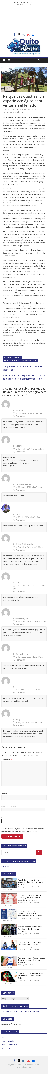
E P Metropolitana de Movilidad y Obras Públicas (20, 360)
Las (23, 112)
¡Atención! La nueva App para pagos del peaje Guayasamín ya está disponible (31, 960)
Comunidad (17, 357)
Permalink (20, 416)
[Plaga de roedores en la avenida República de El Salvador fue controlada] (9, 925)
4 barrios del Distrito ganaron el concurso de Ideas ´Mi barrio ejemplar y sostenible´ (24, 378)
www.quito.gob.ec (24, 1067)
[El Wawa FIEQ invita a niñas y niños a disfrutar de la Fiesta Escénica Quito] (9, 972)
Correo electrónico (8, 806)
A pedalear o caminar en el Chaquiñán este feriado (23, 368)
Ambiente (7, 357)
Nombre (4, 793)
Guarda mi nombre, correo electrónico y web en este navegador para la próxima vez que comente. (22, 829)
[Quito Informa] (23, 39)
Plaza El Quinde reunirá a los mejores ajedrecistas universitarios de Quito (31, 882)
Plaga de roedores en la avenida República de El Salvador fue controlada (30, 929)
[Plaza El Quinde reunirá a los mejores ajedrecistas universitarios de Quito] (9, 879)
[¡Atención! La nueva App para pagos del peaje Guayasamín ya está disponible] (9, 957)
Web (3, 818)
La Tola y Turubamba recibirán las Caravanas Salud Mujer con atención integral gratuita (30, 944)
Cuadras (18, 112)
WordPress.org (7, 1048)
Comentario (6, 759)
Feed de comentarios (9, 1044)
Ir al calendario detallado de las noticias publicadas (20, 1011)
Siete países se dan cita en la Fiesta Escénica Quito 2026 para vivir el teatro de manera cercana (31, 897)
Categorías (5, 866)
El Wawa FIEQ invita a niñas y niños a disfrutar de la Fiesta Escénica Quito (31, 975)
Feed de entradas (8, 1041)
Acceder (4, 1037)
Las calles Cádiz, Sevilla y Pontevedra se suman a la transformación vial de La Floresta (31, 913)
